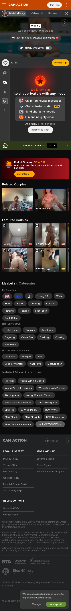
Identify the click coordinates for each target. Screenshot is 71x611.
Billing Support (11, 514)
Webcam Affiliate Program (50, 471)
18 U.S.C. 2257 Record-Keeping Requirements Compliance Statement (33, 584)
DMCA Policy (10, 471)
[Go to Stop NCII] (23, 571)
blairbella (8, 283)
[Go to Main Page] (22, 5)
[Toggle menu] (4, 5)
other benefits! (47, 123)
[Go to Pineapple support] (6, 571)
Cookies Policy (11, 478)
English (54, 441)
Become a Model (45, 459)
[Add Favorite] (5, 62)
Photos (55, 13)
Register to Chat (40, 129)
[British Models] (7, 296)
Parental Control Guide (15, 484)
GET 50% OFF (24, 174)
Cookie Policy (43, 597)
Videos (37, 13)
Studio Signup (44, 465)
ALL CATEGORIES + (50, 424)
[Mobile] (29, 296)
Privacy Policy (10, 459)
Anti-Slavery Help (12, 490)
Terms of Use (10, 465)
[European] (18, 296)
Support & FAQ (11, 508)
